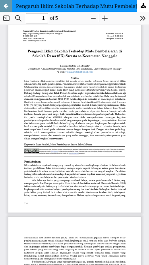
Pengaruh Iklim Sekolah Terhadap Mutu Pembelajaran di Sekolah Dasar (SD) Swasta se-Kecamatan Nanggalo (82, 6)
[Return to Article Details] (6, 6)
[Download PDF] (143, 6)
